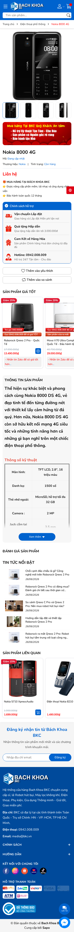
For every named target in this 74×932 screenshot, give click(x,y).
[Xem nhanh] (38, 309)
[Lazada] (34, 871)
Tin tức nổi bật (18, 562)
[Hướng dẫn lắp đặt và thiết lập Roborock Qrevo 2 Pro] (14, 621)
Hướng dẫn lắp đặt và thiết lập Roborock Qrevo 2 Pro (43, 620)
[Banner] (37, 133)
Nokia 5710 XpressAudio (18, 701)
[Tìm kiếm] (68, 15)
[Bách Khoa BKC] (27, 6)
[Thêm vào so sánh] (38, 325)
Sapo (46, 928)
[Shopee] (24, 871)
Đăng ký (60, 757)
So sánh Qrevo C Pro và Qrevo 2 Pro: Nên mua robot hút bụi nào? (44, 604)
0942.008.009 (36, 255)
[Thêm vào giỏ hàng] (38, 712)
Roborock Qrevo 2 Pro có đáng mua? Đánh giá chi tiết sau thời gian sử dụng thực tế (47, 590)
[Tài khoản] (60, 6)
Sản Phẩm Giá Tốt (19, 292)
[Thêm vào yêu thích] (38, 317)
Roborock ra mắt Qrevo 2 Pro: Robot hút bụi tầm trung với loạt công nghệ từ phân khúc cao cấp (47, 637)
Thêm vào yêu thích (39, 271)
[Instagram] (15, 871)
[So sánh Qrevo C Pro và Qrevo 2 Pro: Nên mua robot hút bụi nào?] (14, 605)
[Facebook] (6, 871)
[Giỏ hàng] (68, 6)
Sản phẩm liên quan (21, 653)
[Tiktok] (43, 871)
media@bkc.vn (22, 836)
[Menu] (5, 6)
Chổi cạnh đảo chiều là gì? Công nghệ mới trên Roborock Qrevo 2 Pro (47, 573)
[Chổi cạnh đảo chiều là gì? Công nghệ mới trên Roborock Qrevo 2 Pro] (14, 574)
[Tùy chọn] (38, 351)
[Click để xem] (37, 65)
